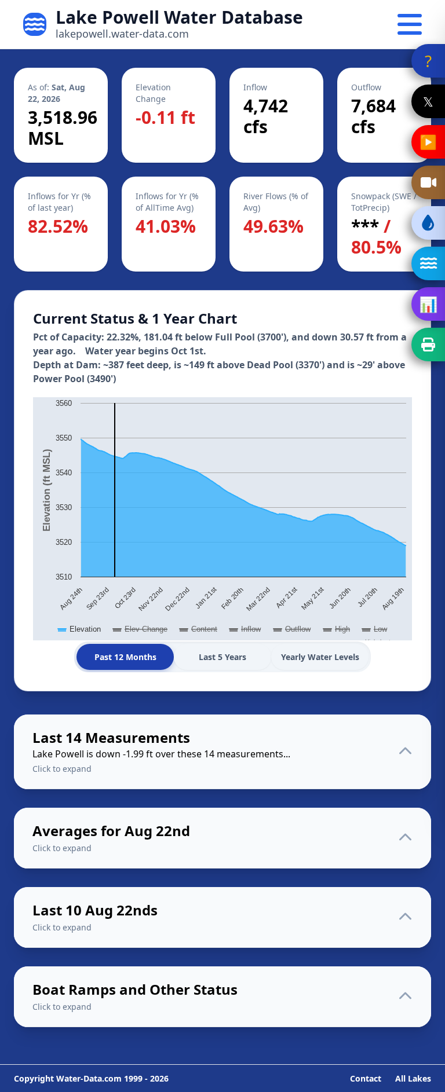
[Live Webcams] (428, 182)
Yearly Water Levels (320, 656)
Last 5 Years (222, 656)
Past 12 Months (125, 656)
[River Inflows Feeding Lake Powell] (428, 263)
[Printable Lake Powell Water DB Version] (428, 344)
